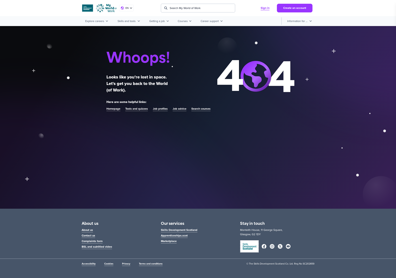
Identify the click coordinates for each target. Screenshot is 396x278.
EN (127, 8)
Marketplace (169, 241)
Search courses (201, 109)
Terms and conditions (151, 263)
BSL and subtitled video (97, 247)
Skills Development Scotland (179, 230)
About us (87, 230)
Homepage (113, 109)
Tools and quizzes (136, 109)
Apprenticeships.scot (174, 236)
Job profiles (160, 109)
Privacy (126, 263)
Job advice (179, 109)
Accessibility (89, 263)
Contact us (88, 236)
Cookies (108, 263)
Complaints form (92, 241)
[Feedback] (388, 139)
